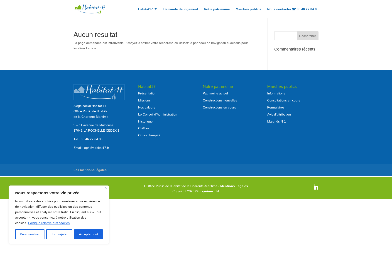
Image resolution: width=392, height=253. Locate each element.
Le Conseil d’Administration (157, 114)
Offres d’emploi (149, 135)
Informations (276, 93)
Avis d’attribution (279, 114)
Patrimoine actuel (215, 93)
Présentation (147, 93)
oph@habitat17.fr (96, 147)
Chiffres (143, 128)
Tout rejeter (59, 234)
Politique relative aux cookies (49, 223)
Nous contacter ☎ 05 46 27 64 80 (292, 9)
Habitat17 (145, 9)
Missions (144, 100)
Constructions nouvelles (220, 100)
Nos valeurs (146, 107)
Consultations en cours (283, 100)
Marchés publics (248, 9)
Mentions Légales (234, 186)
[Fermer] (106, 188)
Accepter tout (88, 234)
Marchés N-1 (276, 121)
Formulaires (275, 107)
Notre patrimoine (217, 9)
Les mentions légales (90, 170)
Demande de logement (180, 9)
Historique (145, 121)
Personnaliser (30, 234)
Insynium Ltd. (209, 191)
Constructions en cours (219, 107)
